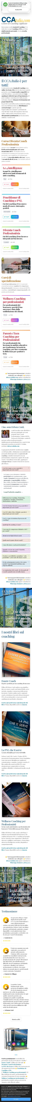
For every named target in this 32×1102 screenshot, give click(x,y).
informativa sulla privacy (14, 1096)
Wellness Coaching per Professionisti (13, 822)
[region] (16, 1040)
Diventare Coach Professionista (11, 1064)
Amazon (24, 704)
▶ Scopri (6, 184)
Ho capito (16, 1099)
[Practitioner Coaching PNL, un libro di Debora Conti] (16, 1039)
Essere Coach (9, 681)
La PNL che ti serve (12, 750)
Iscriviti (14, 184)
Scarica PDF (18, 9)
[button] (14, 1054)
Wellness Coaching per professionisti (13, 1078)
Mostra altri (16, 1019)
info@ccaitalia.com (12, 377)
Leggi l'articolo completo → (13, 492)
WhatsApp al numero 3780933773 (20, 379)
